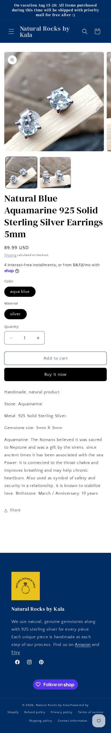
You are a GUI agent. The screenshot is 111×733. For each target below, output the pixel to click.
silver (15, 314)
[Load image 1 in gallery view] (21, 172)
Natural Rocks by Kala (53, 705)
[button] (11, 31)
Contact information (72, 721)
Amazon (83, 644)
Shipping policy (41, 721)
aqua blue (20, 291)
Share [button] (15, 510)
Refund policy (35, 712)
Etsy (15, 652)
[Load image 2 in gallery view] (55, 172)
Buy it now (55, 374)
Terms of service (91, 712)
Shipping (10, 255)
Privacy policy (62, 712)
